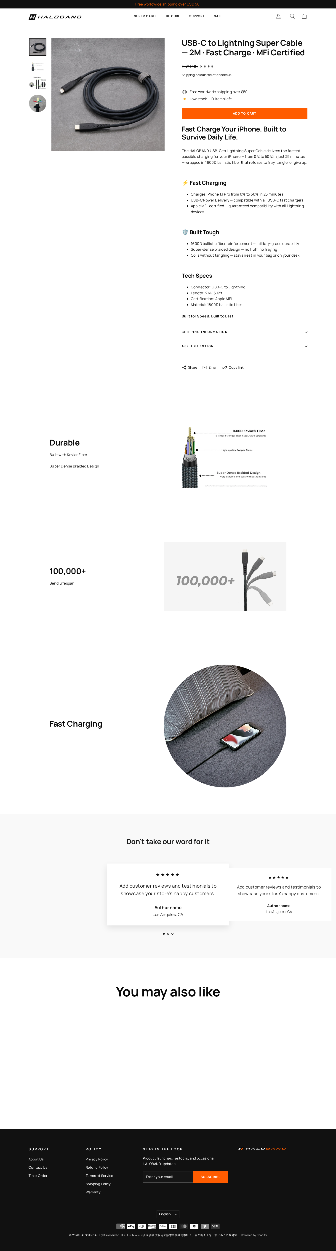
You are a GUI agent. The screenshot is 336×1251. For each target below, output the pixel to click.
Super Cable (145, 16)
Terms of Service (99, 1175)
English (165, 1214)
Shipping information (205, 332)
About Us (36, 1159)
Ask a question (198, 346)
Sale (218, 16)
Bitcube (173, 16)
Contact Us (38, 1167)
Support (197, 16)
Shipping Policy (98, 1183)
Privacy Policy (97, 1159)
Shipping (188, 75)
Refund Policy (97, 1167)
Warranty (93, 1192)
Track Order (38, 1175)
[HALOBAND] (56, 16)
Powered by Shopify (254, 1235)
